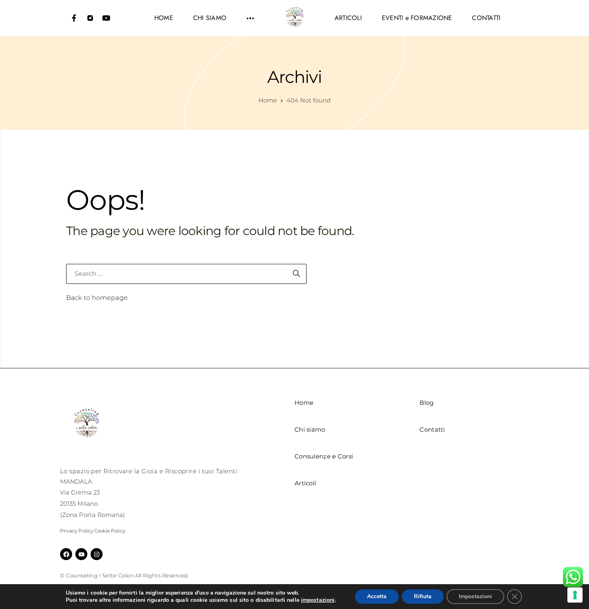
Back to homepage (97, 297)
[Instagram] (90, 18)
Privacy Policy (76, 531)
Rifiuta (423, 596)
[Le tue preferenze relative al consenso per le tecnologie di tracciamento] (575, 595)
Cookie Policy (109, 531)
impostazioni (318, 600)
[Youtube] (106, 18)
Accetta (377, 596)
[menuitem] (163, 18)
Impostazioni (475, 596)
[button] (250, 18)
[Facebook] (74, 18)
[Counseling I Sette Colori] (294, 18)
